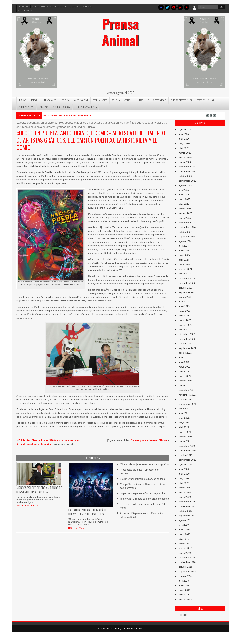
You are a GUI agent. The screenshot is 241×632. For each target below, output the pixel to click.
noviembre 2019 (187, 506)
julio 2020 (184, 469)
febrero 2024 (185, 269)
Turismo (22, 100)
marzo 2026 (185, 152)
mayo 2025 (184, 199)
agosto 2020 (185, 464)
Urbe (141, 100)
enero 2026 (185, 162)
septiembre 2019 (187, 515)
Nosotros (23, 7)
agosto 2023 (185, 297)
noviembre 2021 (187, 394)
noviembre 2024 (187, 227)
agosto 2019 (185, 520)
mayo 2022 (184, 366)
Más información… (25, 505)
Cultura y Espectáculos (181, 100)
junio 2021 (184, 418)
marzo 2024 (185, 264)
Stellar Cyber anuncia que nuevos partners (143, 478)
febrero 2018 (185, 599)
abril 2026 (184, 148)
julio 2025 (184, 190)
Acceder (183, 614)
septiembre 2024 (187, 236)
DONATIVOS (43, 107)
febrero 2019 (185, 548)
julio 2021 (184, 413)
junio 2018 (184, 585)
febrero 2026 (185, 157)
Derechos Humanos (205, 100)
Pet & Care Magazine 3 (84, 107)
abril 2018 (184, 594)
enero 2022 (185, 385)
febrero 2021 (185, 436)
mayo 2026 (184, 143)
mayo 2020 (184, 478)
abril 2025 (184, 204)
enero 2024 (185, 273)
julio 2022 (184, 357)
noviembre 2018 (187, 562)
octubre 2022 (185, 343)
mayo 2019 (184, 534)
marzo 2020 (185, 487)
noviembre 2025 (187, 171)
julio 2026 (184, 134)
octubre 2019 (185, 511)
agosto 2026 (185, 129)
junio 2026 (184, 138)
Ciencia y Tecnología (157, 100)
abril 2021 (184, 427)
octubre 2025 (185, 176)
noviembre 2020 (187, 450)
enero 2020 (185, 497)
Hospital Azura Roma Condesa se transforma (68, 115)
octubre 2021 (185, 399)
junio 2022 (184, 362)
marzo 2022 (185, 376)
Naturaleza (128, 100)
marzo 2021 (185, 432)
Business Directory (61, 107)
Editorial (35, 100)
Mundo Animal (50, 100)
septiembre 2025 (187, 180)
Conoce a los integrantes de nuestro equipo (55, 7)
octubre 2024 (185, 232)
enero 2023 (185, 329)
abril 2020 (184, 483)
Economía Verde (100, 100)
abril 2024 (184, 259)
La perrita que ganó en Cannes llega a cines (143, 493)
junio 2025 (184, 194)
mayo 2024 (184, 255)
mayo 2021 (184, 422)
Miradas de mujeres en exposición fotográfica (144, 464)
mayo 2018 (184, 590)
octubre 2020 (185, 455)
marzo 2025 (185, 208)
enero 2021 (185, 441)
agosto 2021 (185, 408)
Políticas (87, 7)
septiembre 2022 (187, 348)
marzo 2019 (185, 543)
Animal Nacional (81, 100)
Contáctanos (25, 10)
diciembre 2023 (187, 278)
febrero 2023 (185, 325)
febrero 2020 (185, 492)
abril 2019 (184, 539)
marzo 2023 (185, 320)
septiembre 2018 (187, 571)
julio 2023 (184, 301)
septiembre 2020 (187, 459)
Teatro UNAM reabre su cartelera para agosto (144, 498)
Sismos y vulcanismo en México (149, 440)
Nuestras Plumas (26, 107)
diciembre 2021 (187, 390)
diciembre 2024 (187, 222)
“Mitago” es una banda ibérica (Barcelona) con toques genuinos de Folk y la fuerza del (88, 522)
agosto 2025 (185, 185)
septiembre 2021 (187, 404)
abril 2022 (184, 371)
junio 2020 (184, 473)
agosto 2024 (185, 241)
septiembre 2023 (187, 292)
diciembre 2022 (187, 334)
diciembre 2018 (187, 557)
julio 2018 (184, 580)
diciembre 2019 (187, 501)
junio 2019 (184, 529)
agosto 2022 (185, 352)
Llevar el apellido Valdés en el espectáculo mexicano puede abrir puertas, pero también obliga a (38, 500)
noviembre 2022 (187, 339)
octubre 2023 (185, 287)
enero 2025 (185, 218)
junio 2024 (184, 250)
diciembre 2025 (187, 166)
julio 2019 (184, 525)
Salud (114, 100)
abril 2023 (184, 315)
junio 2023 (184, 306)
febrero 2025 (185, 213)
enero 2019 (185, 553)
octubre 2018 (185, 566)
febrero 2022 (185, 380)
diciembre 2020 (187, 446)
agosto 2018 (185, 576)
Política (65, 100)
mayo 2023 (184, 311)
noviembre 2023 (187, 283)
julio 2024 (184, 245)
